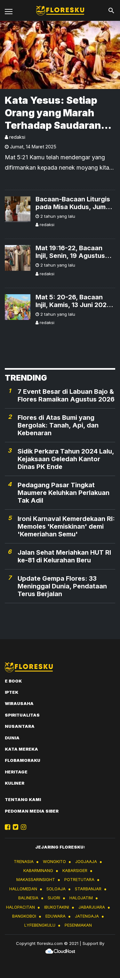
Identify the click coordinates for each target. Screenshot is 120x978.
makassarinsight (35, 879)
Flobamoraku (22, 760)
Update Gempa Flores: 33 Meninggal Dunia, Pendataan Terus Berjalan (62, 586)
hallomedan (23, 888)
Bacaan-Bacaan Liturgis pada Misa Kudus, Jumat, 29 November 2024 (75, 203)
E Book (13, 680)
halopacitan (20, 907)
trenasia (24, 861)
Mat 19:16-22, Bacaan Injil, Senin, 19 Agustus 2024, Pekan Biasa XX (70, 252)
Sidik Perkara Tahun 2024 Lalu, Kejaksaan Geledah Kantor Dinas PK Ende (66, 459)
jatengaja (87, 916)
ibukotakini (56, 907)
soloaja (56, 888)
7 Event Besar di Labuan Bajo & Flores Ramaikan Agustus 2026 (66, 395)
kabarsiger (74, 870)
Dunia (12, 737)
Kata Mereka (21, 749)
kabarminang (38, 870)
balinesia (28, 897)
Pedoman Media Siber (32, 811)
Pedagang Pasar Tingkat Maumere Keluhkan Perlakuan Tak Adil (63, 492)
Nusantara (20, 726)
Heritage (16, 771)
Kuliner (14, 783)
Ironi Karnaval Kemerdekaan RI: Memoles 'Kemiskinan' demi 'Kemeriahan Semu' (66, 526)
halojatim (81, 897)
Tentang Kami (23, 799)
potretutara (79, 879)
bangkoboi (24, 916)
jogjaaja (86, 861)
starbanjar (88, 888)
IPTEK (11, 692)
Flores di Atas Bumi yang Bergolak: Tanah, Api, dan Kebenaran (58, 425)
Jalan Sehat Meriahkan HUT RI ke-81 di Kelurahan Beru (64, 556)
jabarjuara (91, 907)
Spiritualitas (22, 715)
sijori (54, 897)
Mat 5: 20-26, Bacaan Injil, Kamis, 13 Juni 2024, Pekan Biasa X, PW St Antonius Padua (74, 301)
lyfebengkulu (39, 925)
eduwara (55, 916)
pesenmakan (78, 925)
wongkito (54, 861)
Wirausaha (19, 703)
